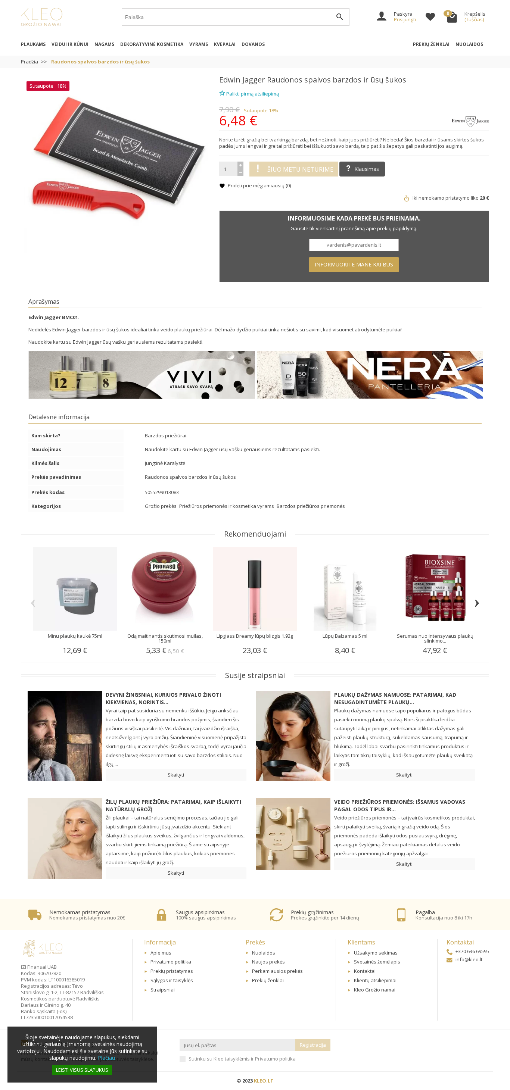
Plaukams (33, 44)
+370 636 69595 (472, 951)
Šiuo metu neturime (300, 169)
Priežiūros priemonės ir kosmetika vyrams (227, 506)
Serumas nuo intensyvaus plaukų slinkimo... (435, 638)
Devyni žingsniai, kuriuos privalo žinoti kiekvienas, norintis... (163, 698)
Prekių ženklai (431, 44)
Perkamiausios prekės (277, 971)
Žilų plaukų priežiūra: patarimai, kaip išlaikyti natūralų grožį (173, 805)
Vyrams (198, 44)
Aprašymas (43, 301)
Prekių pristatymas (171, 971)
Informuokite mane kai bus (354, 264)
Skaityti (176, 774)
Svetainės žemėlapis (377, 961)
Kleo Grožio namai (374, 989)
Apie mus (160, 952)
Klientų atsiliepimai (375, 980)
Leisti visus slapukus (82, 1069)
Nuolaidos (469, 44)
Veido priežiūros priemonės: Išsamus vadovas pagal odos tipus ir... (399, 805)
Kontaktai (365, 971)
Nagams (104, 44)
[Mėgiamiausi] (430, 18)
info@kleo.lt (468, 959)
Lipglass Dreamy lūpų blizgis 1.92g (255, 636)
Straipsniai (162, 989)
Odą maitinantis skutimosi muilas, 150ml (165, 638)
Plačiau (106, 1057)
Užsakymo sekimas (376, 952)
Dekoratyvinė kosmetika (151, 44)
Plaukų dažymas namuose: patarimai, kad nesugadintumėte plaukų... (395, 698)
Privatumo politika (170, 961)
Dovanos (253, 44)
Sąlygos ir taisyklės (171, 980)
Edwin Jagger (242, 80)
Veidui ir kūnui (70, 44)
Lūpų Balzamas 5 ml (345, 636)
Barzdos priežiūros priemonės (311, 506)
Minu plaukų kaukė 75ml (75, 636)
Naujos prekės (268, 961)
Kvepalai (225, 44)
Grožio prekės (161, 506)
